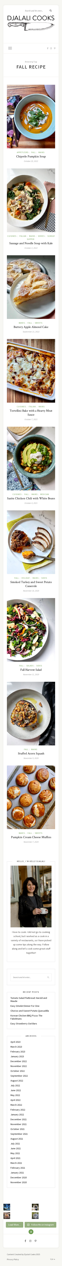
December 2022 (19, 1061)
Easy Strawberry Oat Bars (24, 1023)
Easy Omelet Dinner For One (25, 1005)
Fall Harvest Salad (31, 670)
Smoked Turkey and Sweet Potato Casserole (31, 584)
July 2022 (15, 1085)
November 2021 (19, 1124)
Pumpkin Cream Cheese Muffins (31, 837)
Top (52, 1259)
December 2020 (19, 1177)
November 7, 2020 (31, 842)
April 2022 (15, 1100)
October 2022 (18, 1070)
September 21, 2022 (31, 331)
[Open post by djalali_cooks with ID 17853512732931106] (35, 1215)
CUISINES (11, 236)
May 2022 (15, 1095)
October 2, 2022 (31, 248)
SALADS (30, 665)
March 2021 (16, 1162)
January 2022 (17, 1114)
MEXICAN (44, 494)
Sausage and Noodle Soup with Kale (31, 243)
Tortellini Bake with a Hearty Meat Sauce (31, 413)
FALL (33, 152)
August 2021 (17, 1138)
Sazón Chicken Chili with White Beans (31, 498)
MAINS (41, 152)
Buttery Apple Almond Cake (31, 327)
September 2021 (19, 1133)
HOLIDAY (26, 578)
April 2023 (15, 1041)
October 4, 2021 (31, 503)
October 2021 (18, 1129)
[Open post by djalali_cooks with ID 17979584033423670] (35, 1207)
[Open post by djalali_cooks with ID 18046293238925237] (6, 1207)
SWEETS (38, 323)
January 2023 (17, 1056)
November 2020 (19, 1182)
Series (41, 236)
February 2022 (18, 1109)
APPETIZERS (22, 152)
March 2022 (16, 1104)
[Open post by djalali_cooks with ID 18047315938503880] (6, 1215)
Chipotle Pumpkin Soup (31, 156)
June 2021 (16, 1148)
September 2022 (19, 1075)
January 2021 (17, 1172)
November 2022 (19, 1066)
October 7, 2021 (31, 419)
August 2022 (17, 1080)
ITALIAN (22, 236)
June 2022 (16, 1090)
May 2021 (15, 1153)
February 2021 (18, 1167)
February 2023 (18, 1051)
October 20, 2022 (31, 161)
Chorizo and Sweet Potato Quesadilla (30, 1010)
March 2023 (16, 1046)
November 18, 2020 (31, 590)
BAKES (22, 323)
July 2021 (15, 1143)
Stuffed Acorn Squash (31, 753)
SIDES (44, 578)
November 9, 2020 (31, 758)
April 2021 (15, 1158)
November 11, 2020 (31, 674)
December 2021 (19, 1119)
